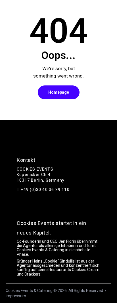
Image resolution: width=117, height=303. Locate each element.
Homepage (58, 92)
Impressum (16, 296)
